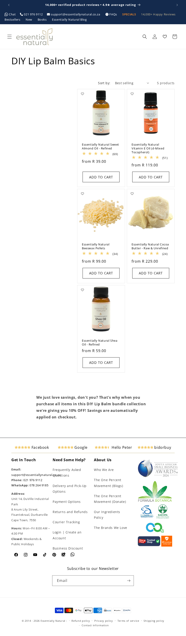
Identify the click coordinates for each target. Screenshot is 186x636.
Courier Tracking (66, 522)
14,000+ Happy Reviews (158, 14)
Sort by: (104, 83)
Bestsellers (13, 19)
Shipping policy (154, 620)
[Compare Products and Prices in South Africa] (149, 545)
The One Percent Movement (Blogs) (108, 483)
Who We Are (104, 470)
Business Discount (68, 548)
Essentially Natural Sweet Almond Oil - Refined (100, 146)
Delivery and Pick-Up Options (70, 489)
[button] (10, 37)
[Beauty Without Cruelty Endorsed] (147, 518)
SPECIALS (129, 14)
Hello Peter (121, 447)
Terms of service (128, 620)
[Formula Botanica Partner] (155, 501)
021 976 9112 (33, 14)
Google (80, 447)
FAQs (113, 14)
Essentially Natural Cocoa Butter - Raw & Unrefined (150, 246)
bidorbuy (162, 447)
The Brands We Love (110, 528)
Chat (12, 14)
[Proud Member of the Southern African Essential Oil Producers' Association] (162, 518)
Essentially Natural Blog (69, 19)
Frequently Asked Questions (67, 473)
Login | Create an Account (67, 535)
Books (43, 19)
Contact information (95, 625)
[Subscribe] (129, 580)
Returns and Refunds (70, 512)
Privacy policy (103, 620)
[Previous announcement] (9, 5)
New (29, 19)
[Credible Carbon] (155, 533)
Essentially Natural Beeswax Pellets (95, 246)
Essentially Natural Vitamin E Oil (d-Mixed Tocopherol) (148, 148)
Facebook (39, 447)
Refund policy (80, 620)
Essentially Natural (53, 620)
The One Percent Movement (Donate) (110, 499)
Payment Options (67, 501)
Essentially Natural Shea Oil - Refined (99, 342)
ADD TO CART (101, 177)
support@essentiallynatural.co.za (75, 14)
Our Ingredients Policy (107, 515)
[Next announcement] (177, 5)
